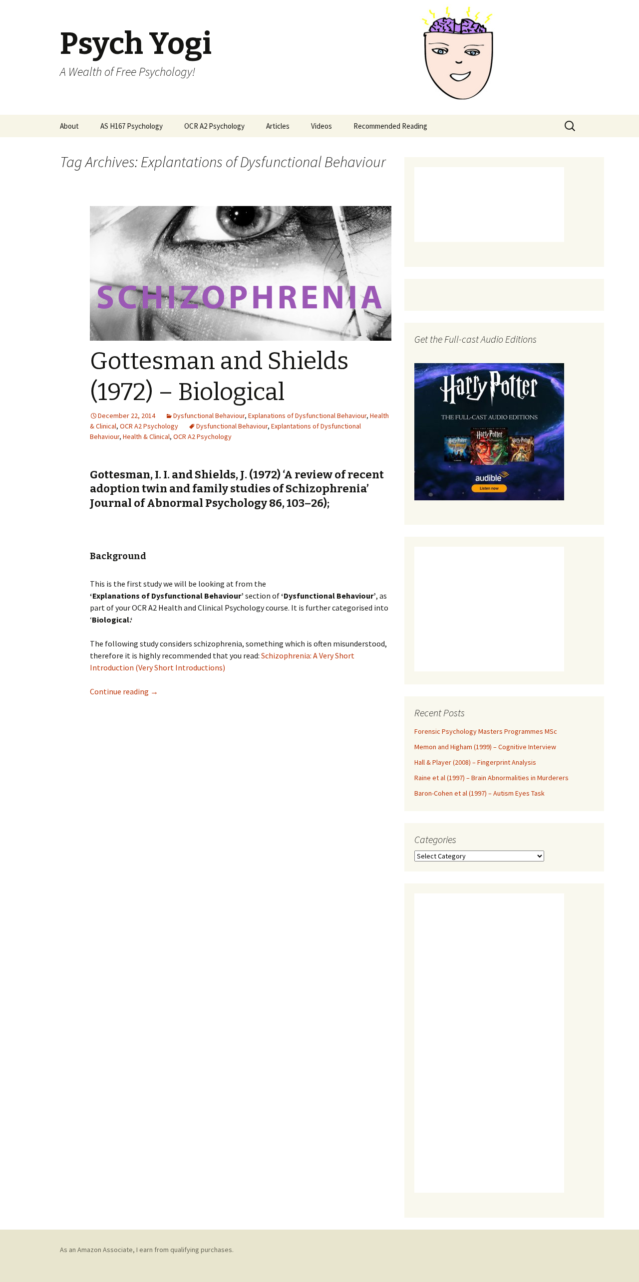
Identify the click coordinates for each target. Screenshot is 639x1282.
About (69, 126)
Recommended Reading (390, 126)
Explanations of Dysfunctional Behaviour (307, 415)
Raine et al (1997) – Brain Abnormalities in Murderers (491, 777)
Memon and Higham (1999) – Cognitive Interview (485, 746)
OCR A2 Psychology (214, 126)
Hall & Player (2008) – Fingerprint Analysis (475, 762)
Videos (321, 126)
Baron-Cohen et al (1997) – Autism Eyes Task (479, 793)
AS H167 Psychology (131, 126)
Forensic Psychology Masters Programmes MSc (485, 731)
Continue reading (124, 691)
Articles (278, 126)
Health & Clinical (146, 436)
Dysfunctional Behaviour (209, 415)
